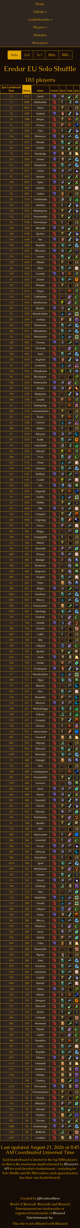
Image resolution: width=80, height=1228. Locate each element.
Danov (40, 525)
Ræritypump (40, 405)
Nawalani (40, 754)
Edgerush (40, 491)
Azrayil (40, 903)
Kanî (40, 354)
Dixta (40, 107)
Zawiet (40, 279)
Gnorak (40, 399)
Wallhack (40, 1132)
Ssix (40, 239)
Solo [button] (14, 55)
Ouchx (40, 170)
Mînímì (40, 262)
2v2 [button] (27, 55)
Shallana (40, 474)
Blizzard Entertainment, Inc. (46, 1215)
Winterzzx (40, 136)
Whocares (40, 250)
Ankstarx (40, 468)
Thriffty (40, 502)
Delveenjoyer (40, 222)
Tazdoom (40, 348)
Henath (40, 805)
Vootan (40, 256)
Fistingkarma (40, 371)
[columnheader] (11, 89)
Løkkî (40, 634)
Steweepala (40, 1086)
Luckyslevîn (40, 445)
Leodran (40, 1137)
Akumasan (40, 1023)
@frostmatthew (48, 1198)
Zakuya (40, 714)
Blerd (40, 268)
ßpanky (40, 308)
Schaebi (40, 142)
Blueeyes (40, 702)
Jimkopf (40, 451)
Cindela (40, 622)
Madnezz (40, 926)
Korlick (40, 497)
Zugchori (40, 359)
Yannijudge (40, 153)
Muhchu (40, 685)
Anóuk (40, 662)
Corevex (40, 422)
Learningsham (40, 771)
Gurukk (40, 977)
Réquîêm (40, 245)
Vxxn (40, 456)
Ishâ (40, 639)
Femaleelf (40, 737)
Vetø (40, 130)
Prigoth (40, 1029)
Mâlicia (40, 428)
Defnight (40, 760)
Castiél (40, 479)
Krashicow (40, 565)
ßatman (40, 176)
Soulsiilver (40, 1069)
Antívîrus (40, 205)
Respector (40, 571)
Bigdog (40, 954)
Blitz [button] (52, 55)
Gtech (40, 657)
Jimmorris (40, 548)
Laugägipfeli (40, 537)
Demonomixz (40, 605)
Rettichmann (40, 817)
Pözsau (40, 554)
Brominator (40, 165)
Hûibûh (40, 937)
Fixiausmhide (40, 216)
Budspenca (40, 394)
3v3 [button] (39, 55)
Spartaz (40, 233)
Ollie (40, 508)
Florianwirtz (40, 949)
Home (40, 4)
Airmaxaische (40, 731)
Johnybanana (40, 302)
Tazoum (40, 1120)
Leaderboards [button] (39, 19)
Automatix (40, 972)
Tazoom (40, 342)
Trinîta (40, 989)
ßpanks (40, 651)
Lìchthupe (40, 886)
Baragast (40, 1000)
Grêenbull (40, 840)
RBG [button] (65, 55)
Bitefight (40, 559)
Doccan (40, 1097)
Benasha (40, 811)
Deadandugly (40, 1126)
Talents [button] (39, 12)
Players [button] (39, 27)
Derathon (40, 594)
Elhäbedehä (40, 102)
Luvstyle (40, 273)
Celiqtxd (40, 645)
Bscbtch (40, 188)
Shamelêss (40, 697)
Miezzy (40, 599)
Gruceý (40, 846)
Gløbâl (40, 1034)
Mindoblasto (40, 331)
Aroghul (40, 577)
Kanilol (40, 147)
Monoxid (40, 748)
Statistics (40, 35)
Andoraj (40, 319)
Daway (40, 125)
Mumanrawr (40, 336)
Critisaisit (40, 1017)
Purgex (40, 291)
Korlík (40, 439)
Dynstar (40, 628)
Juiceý (40, 788)
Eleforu (40, 994)
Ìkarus (40, 416)
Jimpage (40, 742)
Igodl (40, 863)
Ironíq (40, 914)
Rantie (40, 1012)
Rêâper (40, 588)
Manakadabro (40, 313)
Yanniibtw (40, 1040)
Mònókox (40, 1103)
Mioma (40, 388)
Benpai (40, 119)
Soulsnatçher (40, 382)
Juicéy (40, 931)
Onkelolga (40, 611)
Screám (40, 159)
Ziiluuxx (40, 1057)
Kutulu (40, 794)
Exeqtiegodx (40, 668)
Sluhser (40, 542)
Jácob (40, 96)
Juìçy (40, 891)
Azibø (40, 1046)
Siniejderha (40, 897)
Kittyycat (40, 434)
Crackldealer (40, 199)
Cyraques (40, 514)
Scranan (40, 725)
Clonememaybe (40, 411)
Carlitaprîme (40, 296)
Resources (40, 43)
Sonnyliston (40, 857)
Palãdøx (40, 1074)
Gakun (40, 193)
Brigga (40, 531)
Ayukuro (40, 113)
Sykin (40, 182)
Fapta (40, 582)
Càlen (40, 943)
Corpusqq (40, 519)
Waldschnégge (40, 708)
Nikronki (40, 228)
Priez (40, 691)
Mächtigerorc (40, 210)
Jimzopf (40, 1109)
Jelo (40, 485)
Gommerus (40, 365)
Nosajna (40, 285)
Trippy (40, 680)
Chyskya (40, 1080)
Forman (40, 874)
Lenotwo (40, 783)
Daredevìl (40, 800)
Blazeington (40, 376)
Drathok (40, 617)
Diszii (40, 462)
